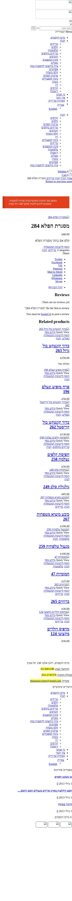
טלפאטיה (53, 50)
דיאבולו (54, 91)
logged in (46, 314)
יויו (56, 84)
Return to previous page (59, 181)
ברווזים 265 (60, 601)
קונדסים (53, 56)
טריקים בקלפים (49, 53)
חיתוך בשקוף (65, 804)
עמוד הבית (66, 178)
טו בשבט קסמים (63, 776)
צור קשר (60, 97)
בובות (55, 81)
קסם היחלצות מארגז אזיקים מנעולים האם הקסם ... (45, 790)
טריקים (54, 43)
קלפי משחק (52, 72)
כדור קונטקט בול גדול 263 (56, 348)
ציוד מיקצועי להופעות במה (44, 66)
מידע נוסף (50, 332)
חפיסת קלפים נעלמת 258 (58, 456)
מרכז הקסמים (58, 37)
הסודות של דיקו (56, 100)
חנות (62, 40)
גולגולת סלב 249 (56, 486)
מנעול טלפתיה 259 (54, 546)
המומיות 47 (60, 574)
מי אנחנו (60, 94)
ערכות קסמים (50, 75)
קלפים (54, 47)
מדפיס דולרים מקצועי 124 (58, 631)
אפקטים (53, 69)
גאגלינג (54, 62)
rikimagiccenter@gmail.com (45, 680)
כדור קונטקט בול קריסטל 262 (56, 424)
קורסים (54, 88)
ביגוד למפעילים (50, 78)
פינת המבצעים (50, 59)
